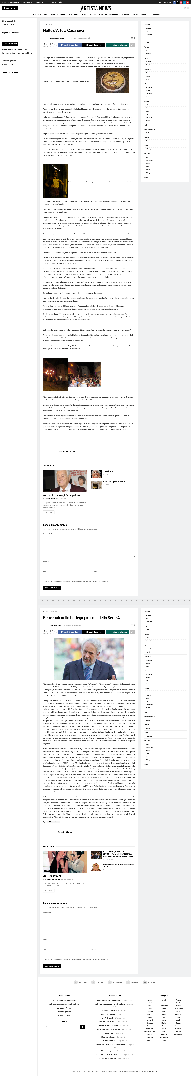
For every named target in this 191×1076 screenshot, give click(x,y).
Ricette (148, 133)
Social (147, 166)
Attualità (35, 15)
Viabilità (60, 2)
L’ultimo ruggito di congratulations (14, 49)
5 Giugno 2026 (108, 870)
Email (45, 571)
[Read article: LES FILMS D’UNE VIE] (65, 862)
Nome (46, 562)
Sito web (94, 571)
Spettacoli (73, 15)
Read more (49, 512)
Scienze (125, 15)
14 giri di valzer (108, 471)
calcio (49, 822)
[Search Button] (188, 14)
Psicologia (149, 149)
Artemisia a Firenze (9, 57)
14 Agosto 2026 (108, 474)
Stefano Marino (50, 498)
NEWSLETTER (11, 8)
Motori (148, 163)
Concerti (87, 38)
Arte (83, 15)
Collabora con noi (40, 2)
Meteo (48, 2)
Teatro (147, 79)
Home (45, 24)
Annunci (156, 15)
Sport (45, 15)
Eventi (62, 15)
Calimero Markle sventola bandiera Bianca (17, 53)
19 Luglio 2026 (108, 859)
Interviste (148, 62)
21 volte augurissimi (9, 21)
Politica (148, 31)
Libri (147, 114)
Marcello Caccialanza (52, 879)
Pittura (148, 90)
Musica (54, 15)
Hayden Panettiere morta (108, 1058)
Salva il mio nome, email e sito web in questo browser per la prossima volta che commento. (77, 581)
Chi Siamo (4, 2)
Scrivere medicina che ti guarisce (108, 1029)
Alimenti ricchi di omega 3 (108, 1022)
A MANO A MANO (8, 25)
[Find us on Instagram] (181, 2)
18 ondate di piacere (108, 1051)
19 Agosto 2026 (66, 879)
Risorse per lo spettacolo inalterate (114, 482)
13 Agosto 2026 (108, 484)
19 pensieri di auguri (108, 1037)
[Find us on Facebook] (174, 2)
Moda (101, 15)
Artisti (147, 50)
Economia (149, 34)
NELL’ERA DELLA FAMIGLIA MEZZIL (108, 1055)
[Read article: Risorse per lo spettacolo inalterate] (96, 485)
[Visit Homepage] (95, 8)
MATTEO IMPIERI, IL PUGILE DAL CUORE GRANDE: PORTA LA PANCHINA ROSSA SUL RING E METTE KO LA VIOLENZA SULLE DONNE (118, 854)
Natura (148, 141)
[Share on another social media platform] (132, 45)
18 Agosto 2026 (61, 498)
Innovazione (149, 160)
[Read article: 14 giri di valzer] (96, 474)
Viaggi (148, 65)
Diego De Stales (55, 625)
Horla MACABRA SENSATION (108, 1026)
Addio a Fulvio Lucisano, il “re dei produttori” (62, 495)
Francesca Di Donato (57, 38)
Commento (47, 534)
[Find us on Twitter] (177, 2)
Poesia (148, 120)
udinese (56, 822)
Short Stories (149, 117)
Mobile (148, 169)
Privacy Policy (152, 1071)
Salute (134, 15)
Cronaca (148, 28)
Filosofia (148, 108)
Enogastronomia (111, 15)
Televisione (149, 73)
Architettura (149, 87)
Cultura (92, 15)
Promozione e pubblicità (15, 2)
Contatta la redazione (29, 2)
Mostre (148, 97)
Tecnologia (145, 15)
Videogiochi (149, 173)
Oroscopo (54, 2)
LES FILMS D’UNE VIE (52, 876)
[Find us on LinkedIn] (184, 2)
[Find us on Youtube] (187, 2)
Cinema (148, 76)
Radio (147, 157)
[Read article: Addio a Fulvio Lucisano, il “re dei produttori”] (65, 481)
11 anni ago (72, 38)
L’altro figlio (108, 1033)
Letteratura (149, 105)
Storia (147, 111)
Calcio (147, 42)
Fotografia (149, 93)
